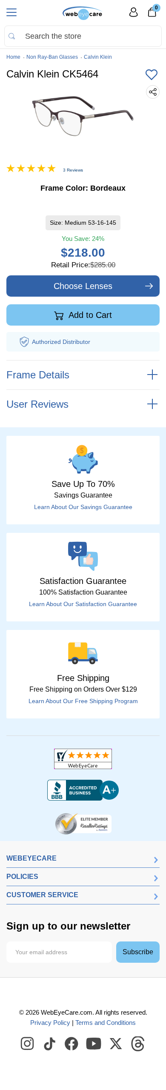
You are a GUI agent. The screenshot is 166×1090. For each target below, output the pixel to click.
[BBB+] (83, 790)
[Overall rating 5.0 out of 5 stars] (31, 170)
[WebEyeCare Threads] (138, 1044)
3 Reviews (73, 170)
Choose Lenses (83, 286)
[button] (151, 75)
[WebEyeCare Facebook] (72, 1044)
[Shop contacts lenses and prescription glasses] (83, 13)
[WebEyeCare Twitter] (116, 1044)
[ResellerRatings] (83, 823)
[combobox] (83, 36)
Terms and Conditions (105, 1022)
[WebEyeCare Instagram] (27, 1044)
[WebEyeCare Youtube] (94, 1044)
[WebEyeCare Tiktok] (49, 1044)
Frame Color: (83, 188)
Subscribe (138, 952)
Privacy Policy (50, 1022)
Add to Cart (89, 315)
